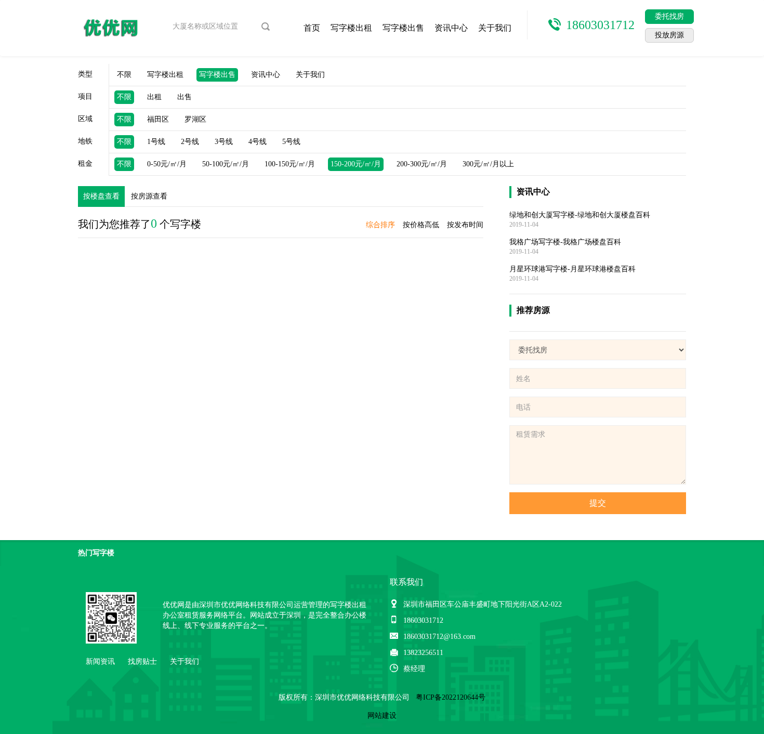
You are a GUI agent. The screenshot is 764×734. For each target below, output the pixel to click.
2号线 (190, 142)
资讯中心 (451, 27)
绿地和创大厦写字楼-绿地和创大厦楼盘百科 (579, 215)
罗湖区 (195, 119)
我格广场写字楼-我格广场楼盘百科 (565, 242)
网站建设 (382, 715)
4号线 (257, 142)
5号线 (291, 142)
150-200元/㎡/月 (356, 164)
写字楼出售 (403, 27)
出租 (154, 97)
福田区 (158, 119)
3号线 (224, 142)
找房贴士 (142, 661)
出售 (184, 97)
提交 (597, 503)
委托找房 (669, 16)
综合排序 (380, 225)
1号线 (156, 142)
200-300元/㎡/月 (422, 164)
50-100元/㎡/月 (225, 164)
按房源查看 (149, 196)
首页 (312, 27)
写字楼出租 (351, 27)
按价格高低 (421, 225)
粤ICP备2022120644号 (450, 697)
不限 (124, 74)
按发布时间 (465, 225)
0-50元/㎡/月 (167, 164)
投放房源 (669, 35)
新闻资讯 (100, 661)
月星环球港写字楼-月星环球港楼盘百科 (572, 269)
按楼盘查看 (101, 196)
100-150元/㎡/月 (290, 164)
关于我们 (494, 27)
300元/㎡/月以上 (488, 164)
